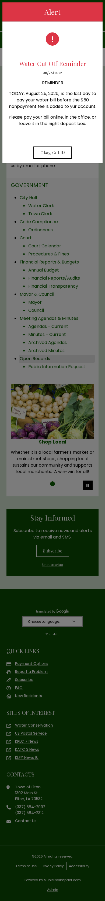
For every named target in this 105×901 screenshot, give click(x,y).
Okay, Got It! (52, 152)
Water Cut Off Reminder (52, 63)
